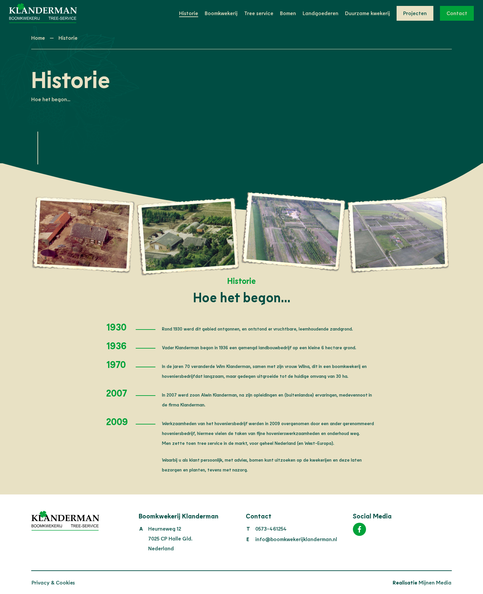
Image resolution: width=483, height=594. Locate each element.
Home (38, 37)
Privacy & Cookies (53, 582)
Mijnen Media (422, 582)
